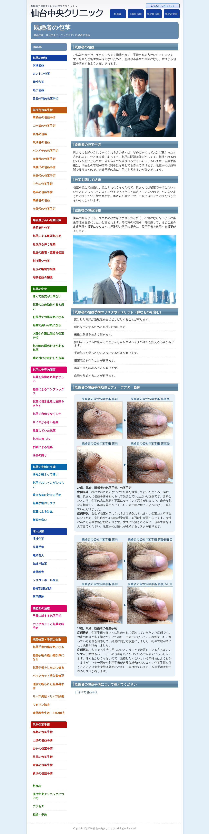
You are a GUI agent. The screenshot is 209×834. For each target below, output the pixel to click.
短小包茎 (38, 90)
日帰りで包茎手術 (86, 692)
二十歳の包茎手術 (44, 125)
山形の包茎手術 (43, 740)
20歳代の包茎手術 (44, 158)
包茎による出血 (43, 511)
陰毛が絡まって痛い (45, 474)
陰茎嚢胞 (38, 596)
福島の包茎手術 (43, 731)
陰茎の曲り (40, 455)
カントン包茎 (41, 73)
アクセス (38, 806)
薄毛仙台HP (153, 14)
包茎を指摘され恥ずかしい (48, 379)
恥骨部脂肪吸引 (43, 588)
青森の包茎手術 (43, 765)
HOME (37, 46)
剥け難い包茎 (41, 260)
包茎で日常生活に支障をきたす (48, 403)
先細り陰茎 (40, 563)
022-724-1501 (163, 5)
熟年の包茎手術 (43, 192)
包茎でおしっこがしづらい (48, 484)
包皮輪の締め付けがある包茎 (48, 347)
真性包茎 (38, 81)
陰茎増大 (38, 572)
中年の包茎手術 (43, 183)
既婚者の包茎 (41, 142)
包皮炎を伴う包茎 (44, 244)
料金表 (117, 14)
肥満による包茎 (43, 447)
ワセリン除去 (41, 704)
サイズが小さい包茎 (45, 422)
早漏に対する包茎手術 (47, 615)
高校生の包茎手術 (44, 117)
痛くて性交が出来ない (47, 296)
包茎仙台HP (135, 14)
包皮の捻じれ (41, 438)
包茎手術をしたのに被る (48, 667)
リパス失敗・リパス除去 (48, 696)
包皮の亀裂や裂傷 (44, 269)
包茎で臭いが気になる (47, 325)
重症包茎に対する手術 (47, 494)
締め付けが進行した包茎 (48, 358)
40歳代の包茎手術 (44, 175)
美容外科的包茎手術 (45, 98)
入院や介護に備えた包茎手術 (48, 335)
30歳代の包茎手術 (44, 167)
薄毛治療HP (171, 14)
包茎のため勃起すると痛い (48, 306)
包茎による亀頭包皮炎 (47, 235)
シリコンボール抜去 (45, 580)
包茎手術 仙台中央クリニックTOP (53, 35)
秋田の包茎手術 (43, 756)
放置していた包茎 (44, 430)
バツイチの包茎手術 (45, 150)
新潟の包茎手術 (43, 773)
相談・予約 (40, 814)
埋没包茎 (38, 538)
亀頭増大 (38, 555)
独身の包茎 (40, 134)
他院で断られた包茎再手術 (48, 686)
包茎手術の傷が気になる (48, 646)
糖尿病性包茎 (41, 227)
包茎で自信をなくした (47, 413)
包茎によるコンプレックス (48, 391)
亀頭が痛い (40, 519)
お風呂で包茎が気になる (48, 317)
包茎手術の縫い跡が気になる (48, 657)
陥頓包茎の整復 (43, 277)
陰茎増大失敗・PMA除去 (49, 712)
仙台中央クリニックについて (48, 796)
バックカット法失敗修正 (48, 675)
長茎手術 (38, 547)
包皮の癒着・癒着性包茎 (48, 252)
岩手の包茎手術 (43, 748)
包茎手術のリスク (44, 503)
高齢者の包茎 (41, 200)
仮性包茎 (38, 65)
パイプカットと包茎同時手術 (48, 626)
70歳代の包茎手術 (44, 208)
